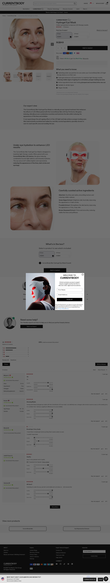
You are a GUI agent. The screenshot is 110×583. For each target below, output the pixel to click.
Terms (67, 308)
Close (100, 579)
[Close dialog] (83, 274)
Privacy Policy (61, 308)
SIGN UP (70, 299)
